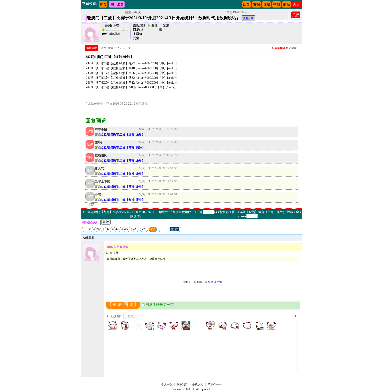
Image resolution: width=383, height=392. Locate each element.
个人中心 (166, 384)
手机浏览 (197, 384)
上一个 (107, 316)
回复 (246, 4)
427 (153, 229)
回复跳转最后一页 (159, 305)
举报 (276, 4)
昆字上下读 (102, 181)
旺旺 (131, 316)
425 (135, 229)
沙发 (103, 48)
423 (117, 229)
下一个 (296, 316)
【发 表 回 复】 (123, 304)
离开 (296, 4)
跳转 (106, 221)
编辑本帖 (91, 48)
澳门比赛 (116, 4)
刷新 (286, 4)
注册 (220, 282)
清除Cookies (215, 384)
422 (109, 229)
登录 (210, 282)
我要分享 (248, 18)
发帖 (256, 4)
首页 (103, 4)
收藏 (266, 4)
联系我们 (182, 384)
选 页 (174, 229)
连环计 (99, 142)
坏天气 (99, 168)
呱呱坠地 (114, 33)
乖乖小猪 (112, 25)
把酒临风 (101, 155)
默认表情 (116, 316)
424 (126, 229)
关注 (154, 25)
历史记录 (291, 48)
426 (144, 229)
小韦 (98, 194)
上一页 (88, 229)
